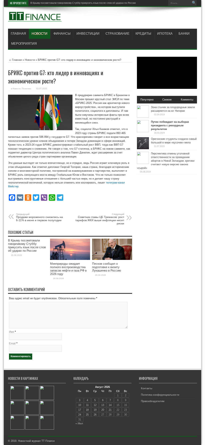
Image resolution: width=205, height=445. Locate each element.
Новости (39, 33)
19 (95, 409)
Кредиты (143, 33)
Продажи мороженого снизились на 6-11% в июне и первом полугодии (39, 217)
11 (87, 404)
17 (79, 409)
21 (110, 409)
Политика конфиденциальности (160, 394)
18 (87, 409)
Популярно (147, 99)
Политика (26, 88)
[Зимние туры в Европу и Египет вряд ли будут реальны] (32, 393)
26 (95, 414)
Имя (11, 331)
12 (95, 404)
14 (110, 404)
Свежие (167, 99)
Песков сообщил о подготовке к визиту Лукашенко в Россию (106, 267)
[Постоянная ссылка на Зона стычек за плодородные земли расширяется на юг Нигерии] (143, 116)
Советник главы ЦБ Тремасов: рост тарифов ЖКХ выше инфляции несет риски (99, 219)
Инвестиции (87, 33)
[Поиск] (194, 3)
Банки (184, 33)
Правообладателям (152, 401)
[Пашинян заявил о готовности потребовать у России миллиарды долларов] (17, 408)
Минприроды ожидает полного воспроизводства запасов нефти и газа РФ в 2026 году (68, 269)
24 (79, 414)
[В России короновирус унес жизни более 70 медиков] (32, 408)
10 (79, 404)
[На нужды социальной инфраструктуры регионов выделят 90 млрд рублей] (47, 393)
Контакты (146, 388)
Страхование (118, 33)
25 (87, 414)
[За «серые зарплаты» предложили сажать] (32, 423)
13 (102, 404)
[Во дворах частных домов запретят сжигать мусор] (17, 393)
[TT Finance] (35, 18)
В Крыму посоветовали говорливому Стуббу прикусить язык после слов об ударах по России (83, 3)
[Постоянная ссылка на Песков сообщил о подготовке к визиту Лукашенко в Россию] (112, 259)
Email (12, 343)
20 (102, 409)
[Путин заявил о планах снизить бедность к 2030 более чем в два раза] (17, 423)
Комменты (187, 99)
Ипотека (165, 33)
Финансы (61, 33)
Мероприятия (24, 43)
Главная (18, 33)
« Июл (79, 423)
